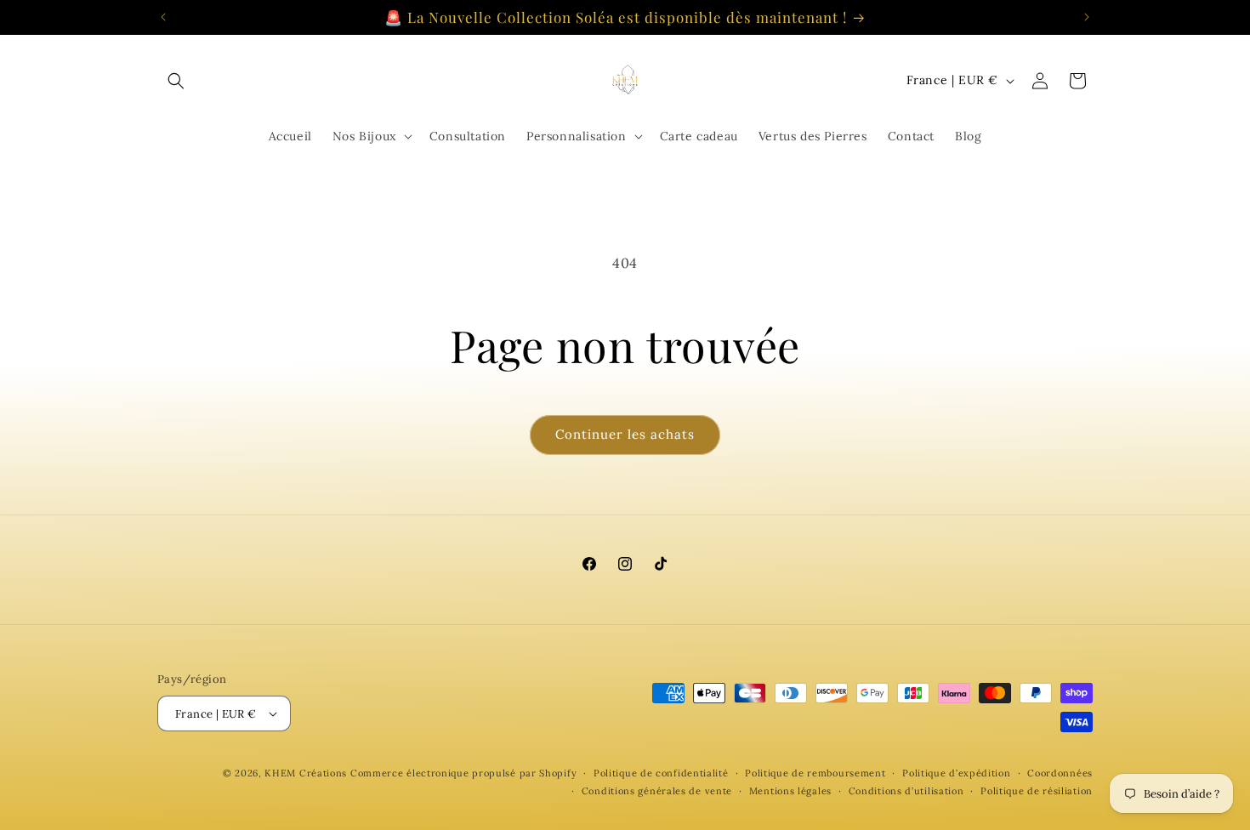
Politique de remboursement (815, 773)
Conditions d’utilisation (906, 791)
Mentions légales (790, 791)
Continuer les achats (625, 434)
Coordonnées (1060, 773)
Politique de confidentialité (661, 773)
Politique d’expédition (956, 773)
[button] (176, 80)
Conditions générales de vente (657, 791)
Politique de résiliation (1036, 791)
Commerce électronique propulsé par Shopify (463, 773)
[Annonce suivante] (1086, 17)
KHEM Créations (305, 773)
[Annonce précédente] (163, 17)
